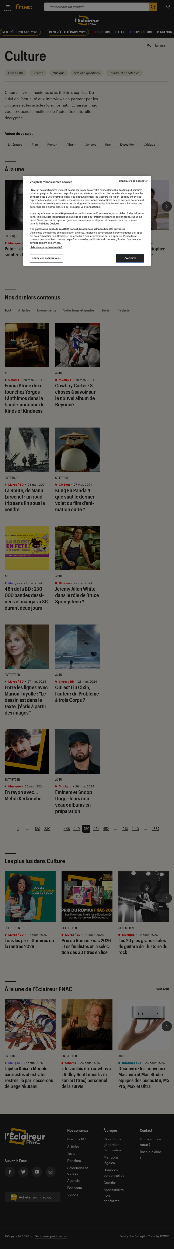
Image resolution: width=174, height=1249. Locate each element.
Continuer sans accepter (133, 180)
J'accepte (130, 258)
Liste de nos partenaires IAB (46, 247)
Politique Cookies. (48, 223)
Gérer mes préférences (46, 258)
